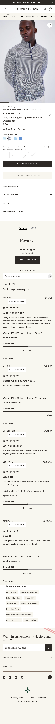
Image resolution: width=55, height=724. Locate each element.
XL (26, 155)
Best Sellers (27, 16)
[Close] (52, 2)
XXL (33, 155)
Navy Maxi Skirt (30, 620)
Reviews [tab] (23, 228)
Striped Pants (11, 603)
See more (8, 357)
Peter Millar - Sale (13, 598)
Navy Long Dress (13, 620)
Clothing (42, 16)
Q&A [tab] (33, 228)
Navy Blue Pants (12, 609)
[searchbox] (25, 276)
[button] (50, 113)
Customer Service (12, 657)
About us (8, 667)
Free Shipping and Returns (30, 175)
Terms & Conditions (37, 697)
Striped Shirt (29, 598)
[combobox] (27, 289)
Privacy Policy (17, 697)
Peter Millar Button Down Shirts (18, 614)
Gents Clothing (9, 107)
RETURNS (37, 2)
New (5, 16)
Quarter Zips (11, 592)
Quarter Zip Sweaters (28, 592)
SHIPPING (26, 2)
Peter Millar (11, 113)
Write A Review (27, 259)
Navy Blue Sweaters (29, 603)
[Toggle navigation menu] (5, 9)
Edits (15, 16)
